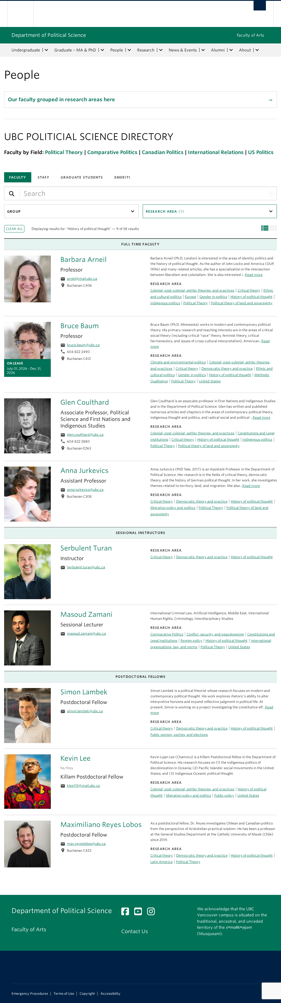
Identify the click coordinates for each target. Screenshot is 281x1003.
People (116, 50)
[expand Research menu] (160, 50)
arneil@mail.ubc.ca (82, 278)
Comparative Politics (112, 152)
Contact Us (134, 931)
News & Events (183, 50)
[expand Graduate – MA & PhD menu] (102, 50)
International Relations (216, 152)
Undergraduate (26, 50)
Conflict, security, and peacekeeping (215, 634)
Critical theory (161, 501)
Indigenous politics (165, 303)
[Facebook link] (127, 913)
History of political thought (252, 501)
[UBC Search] (260, 5)
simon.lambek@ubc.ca (85, 711)
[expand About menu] (257, 50)
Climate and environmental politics (178, 362)
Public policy (224, 795)
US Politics (261, 152)
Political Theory (64, 152)
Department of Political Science (49, 35)
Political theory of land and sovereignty (241, 303)
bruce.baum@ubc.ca (83, 345)
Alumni (218, 50)
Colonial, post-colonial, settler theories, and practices (192, 290)
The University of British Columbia (25, 14)
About (245, 50)
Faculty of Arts (250, 35)
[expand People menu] (129, 50)
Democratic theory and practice (201, 501)
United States (210, 381)
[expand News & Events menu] (203, 50)
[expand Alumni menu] (231, 50)
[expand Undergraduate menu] (46, 50)
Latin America (161, 862)
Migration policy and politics (172, 508)
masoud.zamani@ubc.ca (86, 633)
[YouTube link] (140, 913)
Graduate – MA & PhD (75, 50)
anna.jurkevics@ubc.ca (85, 489)
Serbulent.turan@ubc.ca (86, 567)
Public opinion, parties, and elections (179, 735)
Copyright (87, 994)
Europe (190, 297)
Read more (251, 486)
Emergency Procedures (30, 994)
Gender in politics (213, 297)
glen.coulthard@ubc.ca (85, 434)
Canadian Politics (163, 152)
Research (145, 50)
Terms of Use (64, 994)
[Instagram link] (153, 913)
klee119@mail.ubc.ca (83, 785)
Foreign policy (191, 640)
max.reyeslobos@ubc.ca (86, 844)
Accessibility (110, 994)
